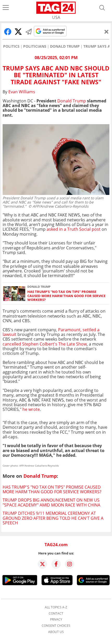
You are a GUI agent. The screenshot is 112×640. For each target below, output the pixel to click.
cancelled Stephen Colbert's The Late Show (45, 344)
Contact (56, 613)
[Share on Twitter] (18, 31)
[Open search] (102, 7)
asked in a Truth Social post (74, 229)
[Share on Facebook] (8, 31)
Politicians (34, 46)
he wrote (31, 409)
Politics (11, 46)
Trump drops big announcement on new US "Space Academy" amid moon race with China (51, 502)
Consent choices (56, 626)
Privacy (56, 619)
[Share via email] (28, 31)
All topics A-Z (56, 607)
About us (56, 632)
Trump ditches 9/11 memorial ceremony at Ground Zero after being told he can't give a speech (53, 518)
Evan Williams (21, 92)
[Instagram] (69, 564)
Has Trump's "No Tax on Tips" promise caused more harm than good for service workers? (66, 296)
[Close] (106, 31)
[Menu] (6, 8)
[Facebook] (56, 564)
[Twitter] (42, 564)
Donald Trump (65, 46)
